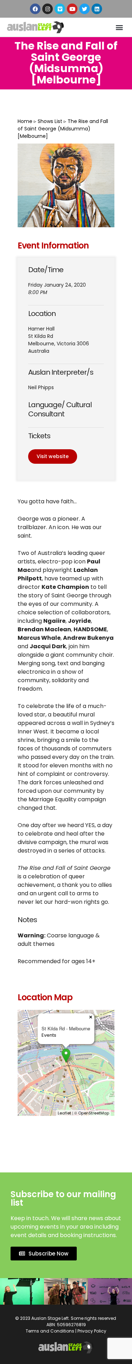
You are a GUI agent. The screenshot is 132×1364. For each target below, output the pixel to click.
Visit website (53, 456)
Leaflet (64, 1113)
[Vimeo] (60, 9)
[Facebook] (35, 9)
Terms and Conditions (50, 1331)
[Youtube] (72, 9)
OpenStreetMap (93, 1113)
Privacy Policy (91, 1331)
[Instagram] (47, 9)
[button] (119, 27)
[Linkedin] (97, 9)
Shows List (50, 121)
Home (25, 121)
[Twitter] (84, 9)
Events (49, 1035)
